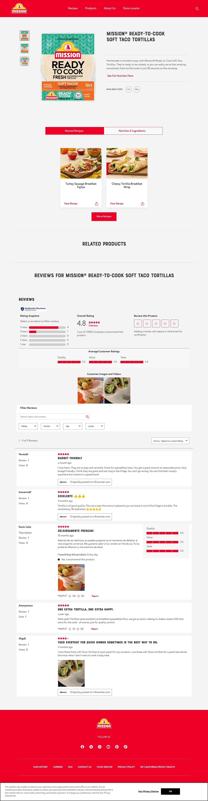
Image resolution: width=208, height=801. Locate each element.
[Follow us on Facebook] (82, 746)
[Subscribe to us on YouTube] (108, 746)
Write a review (139, 49)
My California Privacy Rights (157, 767)
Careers (58, 767)
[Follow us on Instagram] (99, 746)
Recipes (73, 8)
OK (170, 791)
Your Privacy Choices (148, 791)
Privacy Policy (126, 767)
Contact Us (84, 767)
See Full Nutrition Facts (120, 75)
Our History (40, 767)
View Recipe (70, 203)
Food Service (104, 767)
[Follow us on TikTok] (125, 746)
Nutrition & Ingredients (132, 131)
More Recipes (104, 216)
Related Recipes (74, 131)
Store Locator (131, 8)
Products (90, 8)
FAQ (70, 767)
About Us (110, 8)
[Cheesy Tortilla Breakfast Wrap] (127, 163)
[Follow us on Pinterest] (117, 746)
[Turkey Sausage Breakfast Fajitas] (81, 163)
